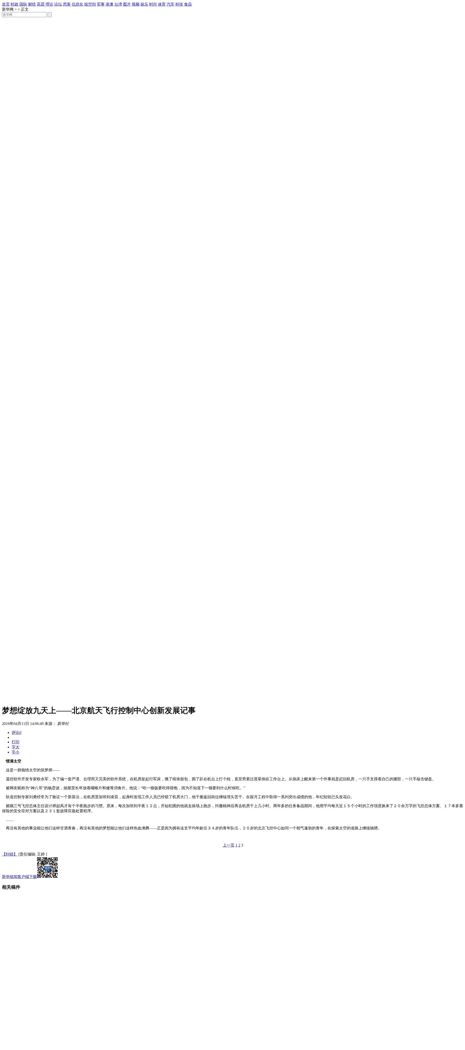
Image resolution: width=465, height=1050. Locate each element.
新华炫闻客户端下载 (19, 877)
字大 (15, 747)
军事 (101, 4)
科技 (179, 4)
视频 (136, 4)
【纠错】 (9, 854)
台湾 (118, 4)
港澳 (109, 4)
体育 (162, 4)
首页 (6, 4)
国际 (23, 4)
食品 (188, 4)
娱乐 (144, 4)
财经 (32, 4)
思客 (67, 4)
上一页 (228, 845)
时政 (14, 4)
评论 (16, 732)
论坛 (58, 4)
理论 (49, 4)
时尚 (153, 4)
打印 (15, 742)
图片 (127, 4)
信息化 (77, 4)
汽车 (170, 4)
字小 (15, 752)
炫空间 (90, 4)
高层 (41, 4)
